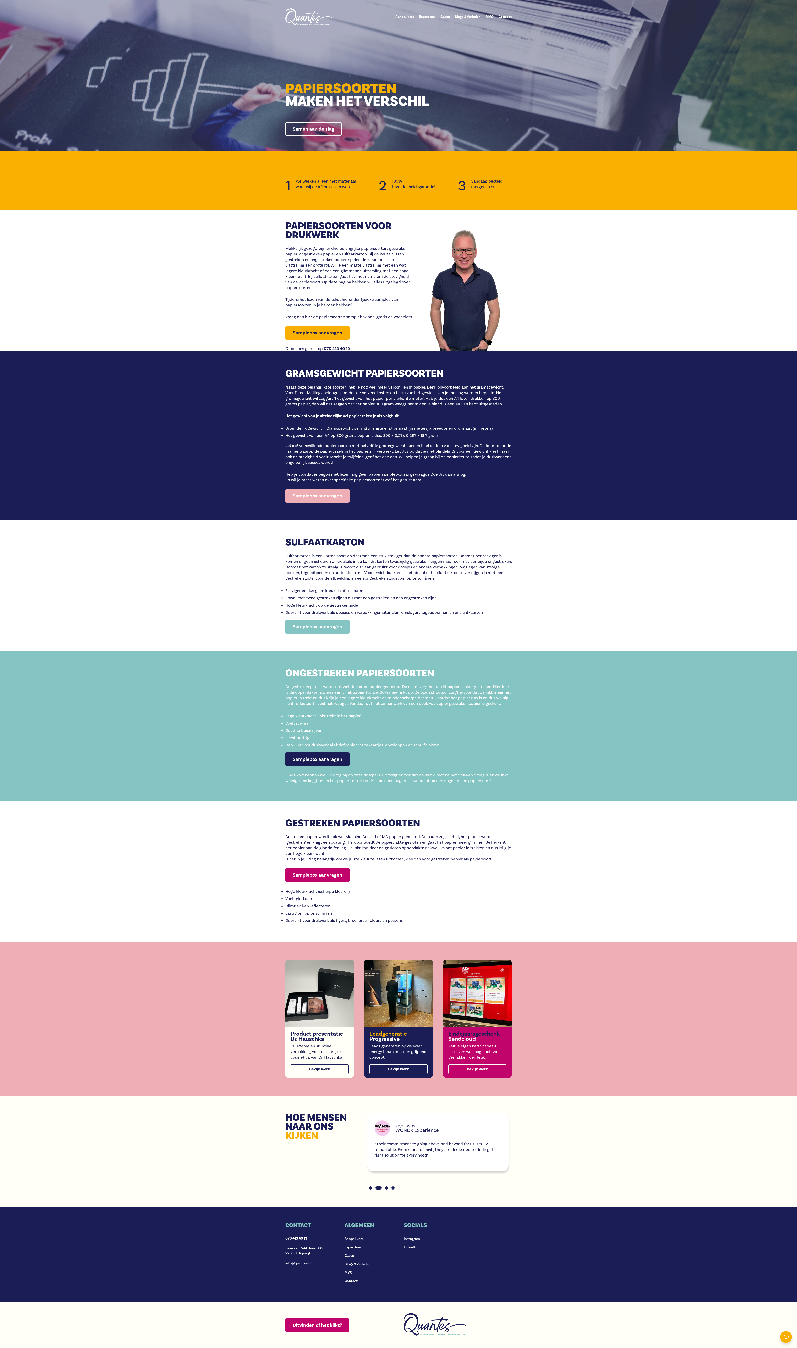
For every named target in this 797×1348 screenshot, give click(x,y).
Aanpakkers (404, 16)
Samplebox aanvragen (317, 875)
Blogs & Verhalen (468, 16)
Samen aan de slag (313, 129)
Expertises (427, 16)
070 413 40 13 (296, 1238)
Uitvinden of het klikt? (317, 1325)
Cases (445, 16)
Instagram (412, 1239)
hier (308, 316)
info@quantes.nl (298, 1263)
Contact (505, 16)
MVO (490, 16)
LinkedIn (410, 1247)
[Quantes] (308, 16)
